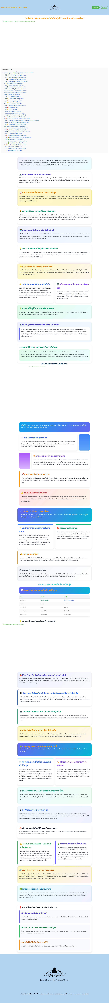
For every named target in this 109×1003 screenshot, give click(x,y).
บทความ (25, 7)
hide (10, 70)
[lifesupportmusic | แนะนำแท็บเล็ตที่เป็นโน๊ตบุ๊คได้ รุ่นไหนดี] (54, 7)
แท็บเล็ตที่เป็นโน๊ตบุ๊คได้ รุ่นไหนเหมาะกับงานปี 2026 (11, 7)
